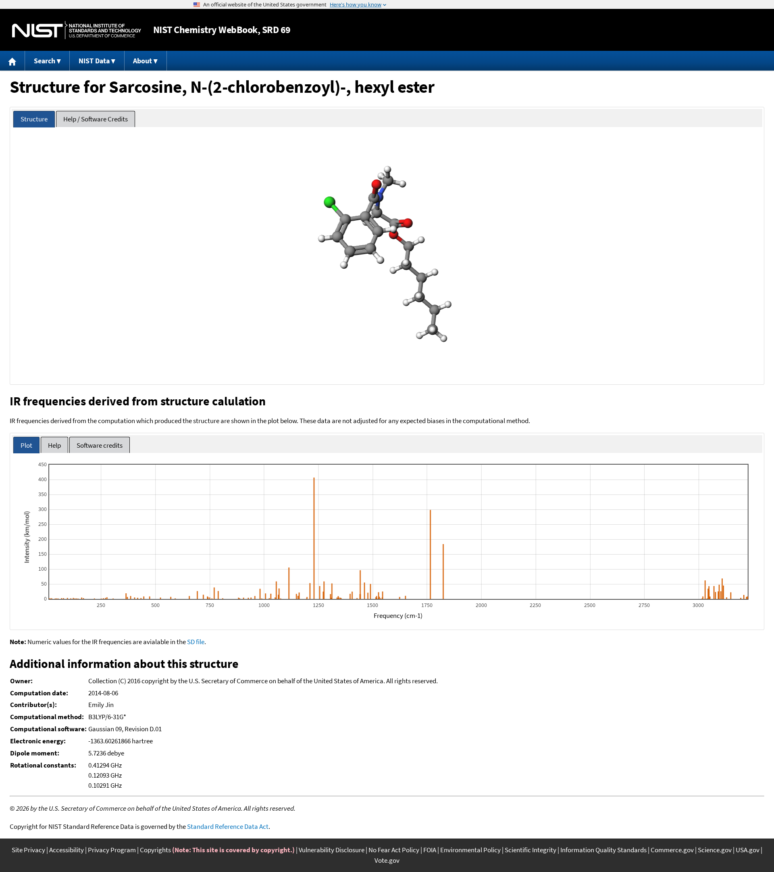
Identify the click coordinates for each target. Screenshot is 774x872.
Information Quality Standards (603, 849)
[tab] (34, 119)
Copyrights (155, 849)
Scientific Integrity (530, 849)
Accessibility (66, 849)
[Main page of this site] (12, 61)
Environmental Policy (470, 849)
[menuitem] (12, 61)
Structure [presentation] (34, 119)
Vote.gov (387, 860)
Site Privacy (28, 849)
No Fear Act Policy (393, 849)
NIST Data (94, 60)
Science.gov (715, 849)
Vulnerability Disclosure (331, 849)
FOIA (429, 849)
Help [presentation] (54, 445)
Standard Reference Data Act (227, 826)
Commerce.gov (672, 849)
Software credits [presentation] (100, 445)
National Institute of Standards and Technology (76, 30)
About (142, 60)
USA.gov (747, 849)
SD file (195, 641)
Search (44, 60)
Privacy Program (112, 849)
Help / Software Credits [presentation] (95, 119)
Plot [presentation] (26, 445)
